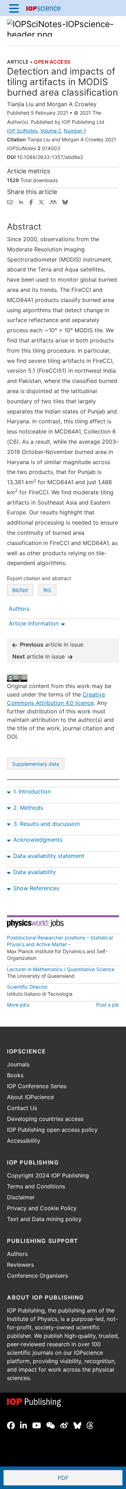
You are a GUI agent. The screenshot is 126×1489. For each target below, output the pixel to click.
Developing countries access (45, 1118)
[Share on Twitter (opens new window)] (41, 201)
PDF (89, 1478)
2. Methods (28, 807)
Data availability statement (48, 855)
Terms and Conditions (36, 1186)
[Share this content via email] (10, 201)
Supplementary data (35, 764)
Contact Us (22, 1107)
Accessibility (23, 1140)
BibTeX (20, 590)
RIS (47, 590)
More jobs (18, 1005)
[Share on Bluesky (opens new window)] (65, 201)
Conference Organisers (37, 1275)
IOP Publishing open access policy (52, 1129)
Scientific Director (27, 987)
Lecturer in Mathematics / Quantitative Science (60, 969)
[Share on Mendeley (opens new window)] (53, 201)
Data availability (34, 871)
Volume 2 (50, 131)
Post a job (107, 1005)
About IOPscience (30, 1096)
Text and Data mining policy (44, 1218)
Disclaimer (21, 1197)
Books (15, 1075)
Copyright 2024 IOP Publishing (48, 1175)
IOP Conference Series (36, 1086)
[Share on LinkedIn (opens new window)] (21, 201)
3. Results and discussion (46, 823)
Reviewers (20, 1264)
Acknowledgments (37, 839)
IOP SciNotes (22, 131)
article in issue (51, 644)
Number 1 (75, 131)
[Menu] (14, 8)
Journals (18, 1064)
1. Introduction (32, 791)
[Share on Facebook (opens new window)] (31, 201)
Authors (17, 1253)
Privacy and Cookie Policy (42, 1208)
